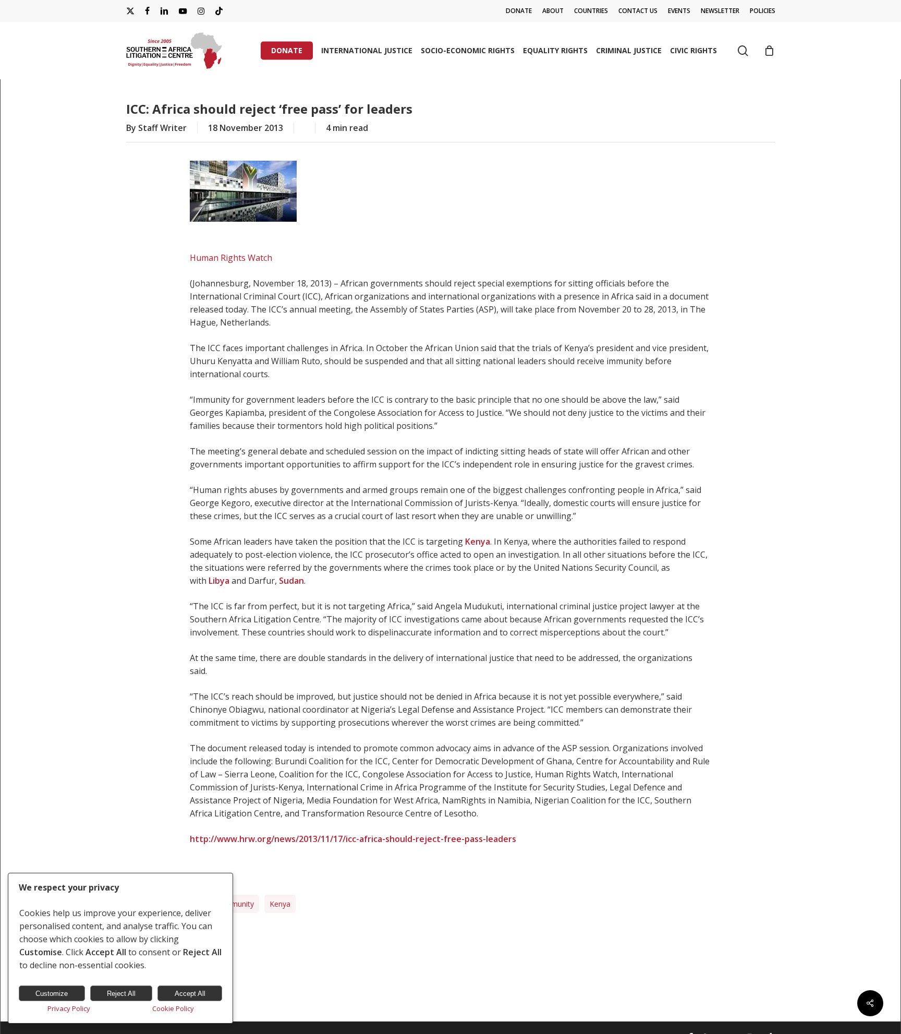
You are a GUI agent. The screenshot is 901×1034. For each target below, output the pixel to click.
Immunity (238, 904)
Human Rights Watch (231, 257)
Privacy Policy (68, 1008)
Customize (51, 993)
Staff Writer (162, 128)
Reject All (121, 993)
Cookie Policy (173, 1008)
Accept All (190, 993)
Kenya (280, 904)
